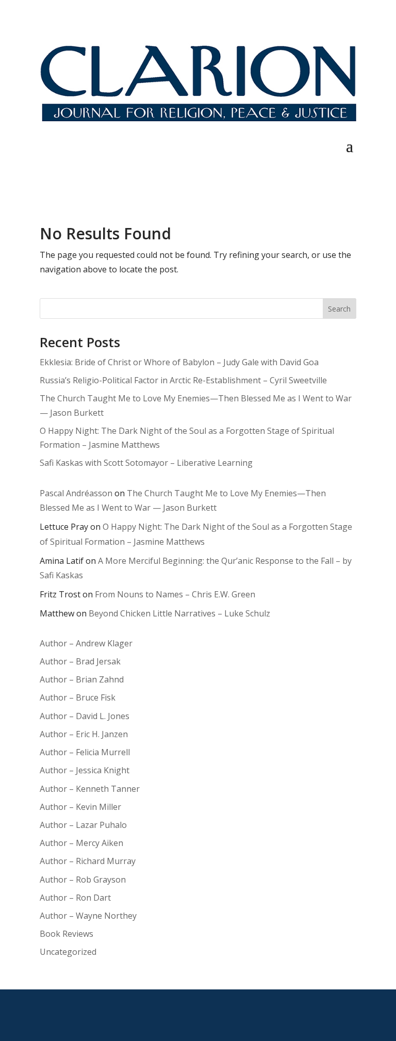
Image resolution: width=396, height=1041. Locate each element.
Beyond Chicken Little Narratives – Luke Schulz (179, 613)
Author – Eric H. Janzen (84, 734)
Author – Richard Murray (88, 861)
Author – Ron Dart (75, 897)
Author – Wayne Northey (88, 915)
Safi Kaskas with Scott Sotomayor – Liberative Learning (146, 462)
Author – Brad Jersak (80, 661)
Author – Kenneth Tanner (90, 788)
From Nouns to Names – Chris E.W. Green (175, 594)
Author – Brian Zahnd (82, 679)
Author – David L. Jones (84, 716)
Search (339, 309)
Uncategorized (68, 951)
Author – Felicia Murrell (85, 752)
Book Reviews (66, 933)
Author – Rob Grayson (83, 879)
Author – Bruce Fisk (78, 697)
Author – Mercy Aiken (81, 843)
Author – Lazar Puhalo (83, 825)
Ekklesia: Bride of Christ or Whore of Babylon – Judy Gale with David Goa (179, 362)
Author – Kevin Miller (80, 806)
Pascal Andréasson (76, 493)
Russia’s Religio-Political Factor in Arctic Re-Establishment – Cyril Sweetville (183, 380)
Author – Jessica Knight (84, 770)
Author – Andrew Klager (86, 643)
